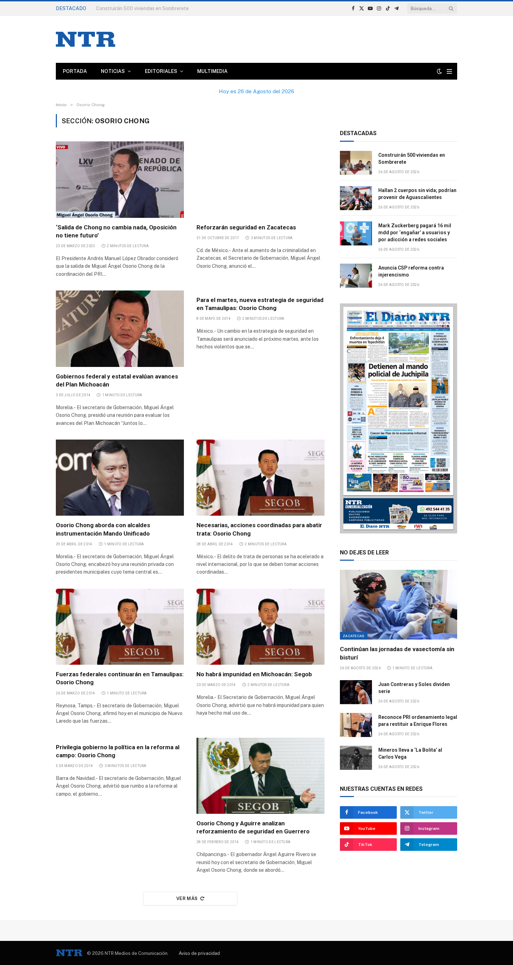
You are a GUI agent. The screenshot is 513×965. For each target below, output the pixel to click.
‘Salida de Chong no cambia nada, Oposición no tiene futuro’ (116, 231)
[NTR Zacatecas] (85, 39)
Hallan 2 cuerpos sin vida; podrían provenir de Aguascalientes (417, 193)
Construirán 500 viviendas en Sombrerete (411, 158)
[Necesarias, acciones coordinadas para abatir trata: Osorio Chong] (260, 478)
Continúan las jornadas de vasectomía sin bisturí (397, 653)
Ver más (187, 898)
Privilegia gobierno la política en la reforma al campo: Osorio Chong (117, 751)
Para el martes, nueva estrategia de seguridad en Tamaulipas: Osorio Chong (260, 303)
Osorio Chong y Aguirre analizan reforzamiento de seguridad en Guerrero (253, 827)
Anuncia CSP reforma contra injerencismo (411, 271)
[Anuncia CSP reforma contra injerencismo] (356, 276)
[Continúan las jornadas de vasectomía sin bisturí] (398, 605)
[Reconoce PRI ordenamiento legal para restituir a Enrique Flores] (356, 725)
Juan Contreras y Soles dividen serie (414, 688)
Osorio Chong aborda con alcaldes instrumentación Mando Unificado (103, 529)
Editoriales (161, 71)
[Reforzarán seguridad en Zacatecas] (260, 179)
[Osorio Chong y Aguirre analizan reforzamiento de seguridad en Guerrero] (260, 776)
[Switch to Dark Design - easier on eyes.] (439, 71)
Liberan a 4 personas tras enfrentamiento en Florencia (157, 8)
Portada (75, 71)
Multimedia (212, 71)
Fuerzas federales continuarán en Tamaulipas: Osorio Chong (120, 678)
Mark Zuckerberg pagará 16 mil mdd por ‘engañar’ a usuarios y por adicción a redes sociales (414, 232)
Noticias (113, 71)
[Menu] (449, 71)
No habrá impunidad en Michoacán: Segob (254, 674)
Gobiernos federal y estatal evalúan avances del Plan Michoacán (117, 380)
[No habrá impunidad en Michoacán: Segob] (260, 627)
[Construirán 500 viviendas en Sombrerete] (356, 163)
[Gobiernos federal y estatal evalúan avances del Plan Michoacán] (120, 328)
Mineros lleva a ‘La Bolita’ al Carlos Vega (410, 753)
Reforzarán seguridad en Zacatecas (246, 227)
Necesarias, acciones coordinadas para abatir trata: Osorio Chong (259, 529)
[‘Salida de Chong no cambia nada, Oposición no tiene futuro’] (120, 179)
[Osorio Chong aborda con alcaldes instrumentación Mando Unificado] (120, 478)
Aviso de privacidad (199, 953)
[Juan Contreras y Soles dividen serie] (356, 692)
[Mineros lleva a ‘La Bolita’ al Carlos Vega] (356, 758)
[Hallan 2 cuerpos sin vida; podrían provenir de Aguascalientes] (356, 198)
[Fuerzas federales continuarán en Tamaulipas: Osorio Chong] (120, 627)
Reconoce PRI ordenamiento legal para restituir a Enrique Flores (417, 720)
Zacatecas (354, 636)
